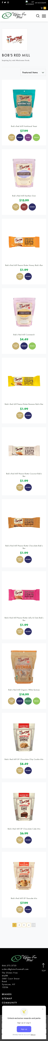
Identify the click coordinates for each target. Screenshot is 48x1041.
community (9, 1002)
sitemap (7, 998)
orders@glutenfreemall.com (15, 969)
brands (7, 994)
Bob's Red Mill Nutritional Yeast (24, 126)
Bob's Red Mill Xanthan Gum (24, 195)
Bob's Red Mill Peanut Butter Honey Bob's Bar (24, 265)
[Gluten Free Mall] (14, 15)
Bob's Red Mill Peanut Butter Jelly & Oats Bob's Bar (24, 619)
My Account (40, 3)
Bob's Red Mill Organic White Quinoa (24, 690)
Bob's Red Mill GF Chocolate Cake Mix (24, 829)
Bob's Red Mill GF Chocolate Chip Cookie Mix (24, 759)
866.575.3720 (9, 965)
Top (44, 970)
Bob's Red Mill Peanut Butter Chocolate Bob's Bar (24, 547)
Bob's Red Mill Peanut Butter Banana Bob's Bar (24, 404)
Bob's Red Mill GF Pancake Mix (24, 898)
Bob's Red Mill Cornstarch (24, 334)
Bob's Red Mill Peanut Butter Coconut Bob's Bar (24, 474)
